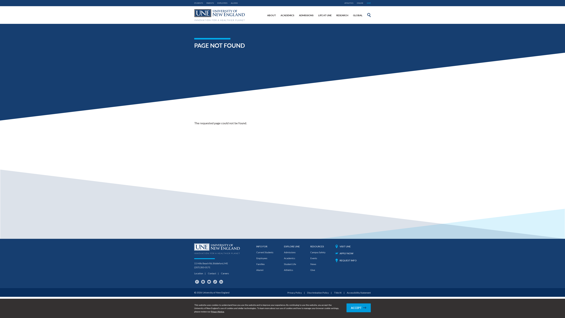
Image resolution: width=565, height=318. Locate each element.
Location (198, 273)
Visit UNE (345, 246)
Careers (225, 273)
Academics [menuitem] (287, 15)
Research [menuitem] (342, 15)
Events (313, 258)
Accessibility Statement (359, 292)
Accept (356, 307)
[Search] (369, 15)
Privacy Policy (294, 292)
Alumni (234, 3)
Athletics (348, 3)
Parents (210, 3)
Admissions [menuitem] (306, 15)
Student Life (290, 264)
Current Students (264, 252)
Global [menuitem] (358, 15)
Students (198, 3)
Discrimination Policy (318, 292)
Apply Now (346, 253)
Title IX (338, 292)
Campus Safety (317, 252)
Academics (289, 258)
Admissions (290, 252)
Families (260, 264)
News (313, 264)
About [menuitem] (271, 15)
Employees (222, 3)
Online (360, 3)
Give (369, 3)
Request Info (348, 260)
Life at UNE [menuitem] (325, 15)
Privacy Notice (217, 311)
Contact (212, 273)
